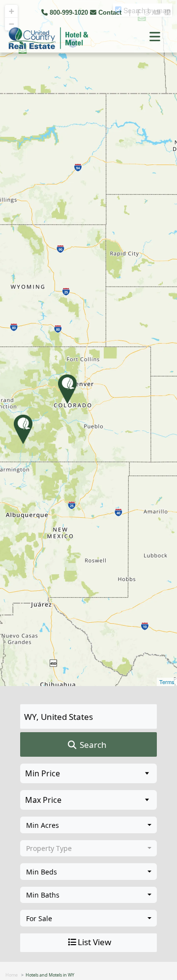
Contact (109, 12)
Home (11, 975)
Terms (167, 682)
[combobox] (88, 825)
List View (94, 942)
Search (92, 744)
